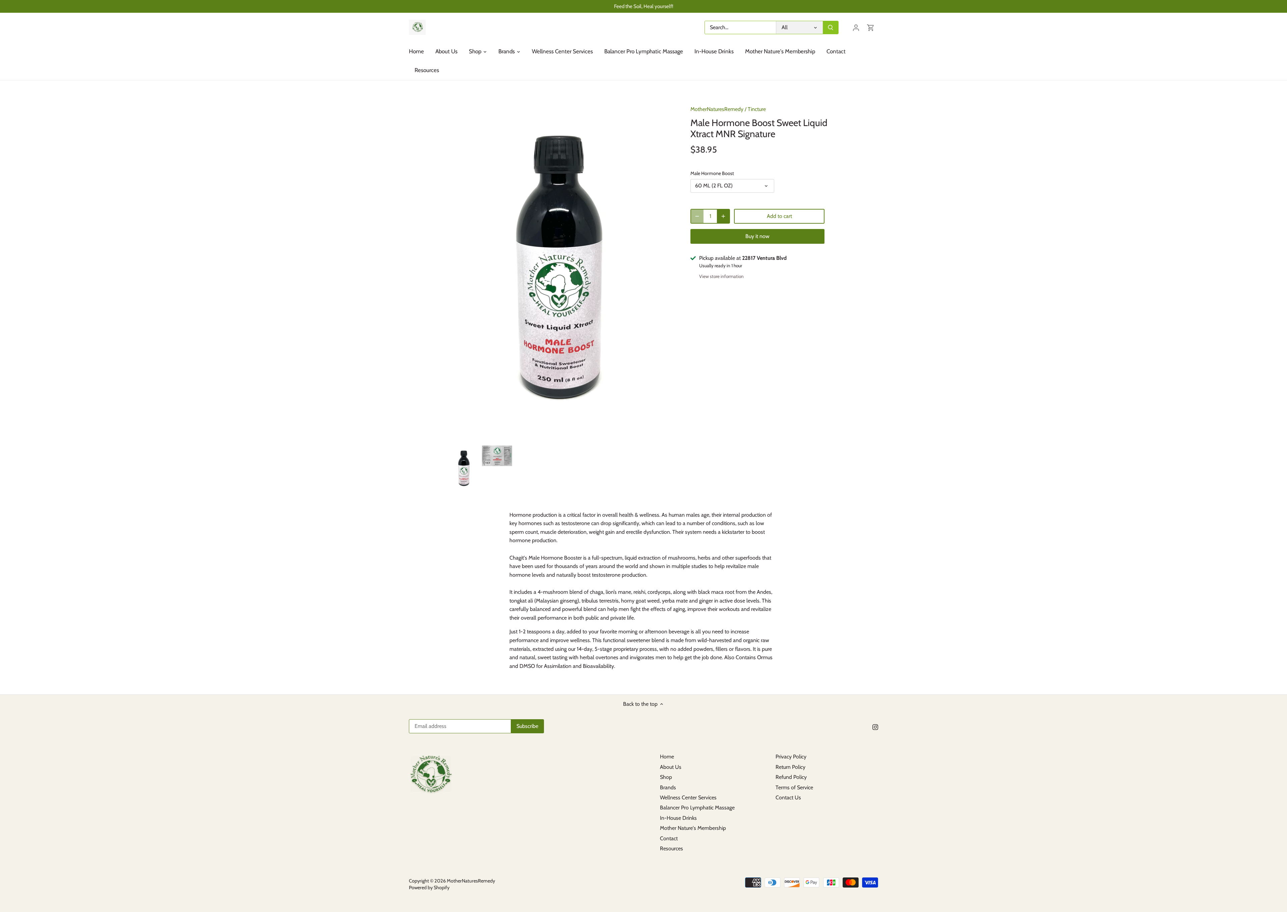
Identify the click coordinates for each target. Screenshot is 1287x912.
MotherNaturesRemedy (716, 109)
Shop (666, 777)
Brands (668, 787)
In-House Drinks (678, 818)
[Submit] (830, 27)
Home (667, 756)
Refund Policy (791, 777)
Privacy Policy (791, 756)
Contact (669, 838)
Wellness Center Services (688, 797)
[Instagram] (875, 726)
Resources (671, 848)
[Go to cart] (871, 27)
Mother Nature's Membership (693, 828)
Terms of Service (794, 787)
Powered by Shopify (429, 888)
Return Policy (790, 767)
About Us (670, 767)
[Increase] (723, 216)
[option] (464, 469)
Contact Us (788, 797)
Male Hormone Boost (712, 173)
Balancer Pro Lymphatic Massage (697, 807)
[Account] (856, 27)
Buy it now (757, 236)
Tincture (757, 109)
